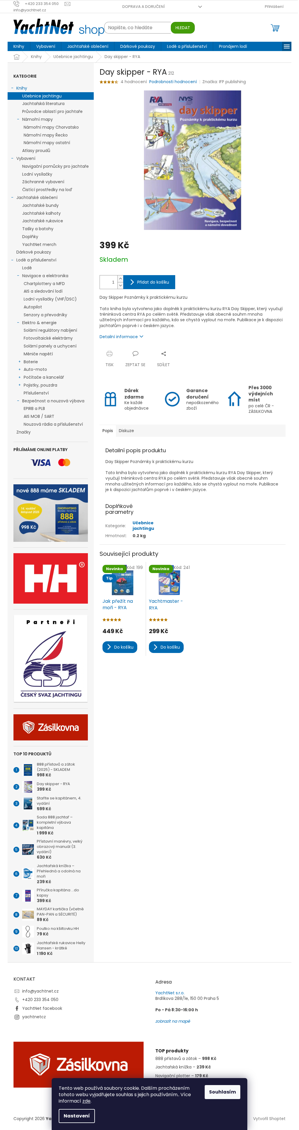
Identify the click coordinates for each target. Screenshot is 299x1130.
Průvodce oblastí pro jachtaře (52, 111)
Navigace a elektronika (45, 276)
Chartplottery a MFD (44, 284)
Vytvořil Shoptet (269, 1119)
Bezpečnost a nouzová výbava (53, 401)
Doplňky (30, 237)
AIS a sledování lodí (43, 291)
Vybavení (25, 158)
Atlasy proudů (36, 150)
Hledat (182, 28)
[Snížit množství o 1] (120, 285)
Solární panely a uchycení (50, 346)
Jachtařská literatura (43, 103)
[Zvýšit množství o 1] (120, 278)
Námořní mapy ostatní (47, 143)
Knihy (21, 88)
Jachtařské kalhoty (41, 213)
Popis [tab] (107, 431)
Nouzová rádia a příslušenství (53, 424)
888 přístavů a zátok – (185, 1058)
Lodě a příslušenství (36, 260)
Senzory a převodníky (45, 315)
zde (86, 1101)
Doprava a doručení (143, 6)
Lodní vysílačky (37, 174)
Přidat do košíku (153, 282)
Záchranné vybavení (43, 182)
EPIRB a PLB (34, 408)
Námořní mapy (37, 119)
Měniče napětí (38, 354)
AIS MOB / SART (39, 416)
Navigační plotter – (181, 1076)
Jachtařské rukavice (42, 221)
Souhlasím (222, 1092)
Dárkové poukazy (33, 252)
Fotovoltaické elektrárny (48, 338)
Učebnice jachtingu (42, 96)
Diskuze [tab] (126, 431)
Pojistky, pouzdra (40, 385)
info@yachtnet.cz (40, 991)
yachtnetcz (34, 1017)
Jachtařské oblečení (37, 197)
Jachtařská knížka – (183, 1067)
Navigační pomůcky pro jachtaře (55, 166)
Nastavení (77, 1115)
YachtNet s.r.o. (170, 993)
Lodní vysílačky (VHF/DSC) (50, 299)
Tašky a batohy (37, 229)
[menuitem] (19, 46)
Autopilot (33, 307)
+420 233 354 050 (40, 999)
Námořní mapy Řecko (46, 135)
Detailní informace (119, 337)
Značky (23, 432)
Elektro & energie (39, 323)
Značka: (224, 82)
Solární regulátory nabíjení (50, 330)
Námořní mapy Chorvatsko (51, 127)
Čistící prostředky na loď (47, 190)
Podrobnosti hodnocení (173, 82)
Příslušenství (36, 393)
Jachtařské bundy (40, 205)
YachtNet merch (39, 244)
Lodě (27, 268)
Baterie (31, 362)
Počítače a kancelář (44, 377)
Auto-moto (35, 369)
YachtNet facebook (42, 1008)
